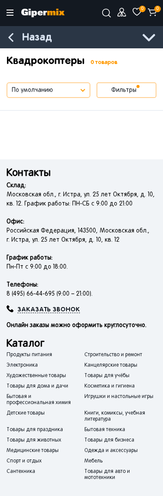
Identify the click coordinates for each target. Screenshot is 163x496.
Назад (37, 38)
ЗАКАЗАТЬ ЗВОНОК (48, 310)
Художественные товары (36, 375)
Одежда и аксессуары (111, 450)
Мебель (93, 461)
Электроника (22, 365)
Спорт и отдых (24, 461)
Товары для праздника (35, 429)
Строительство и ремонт (113, 355)
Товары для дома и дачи (37, 386)
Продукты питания (29, 355)
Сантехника (21, 471)
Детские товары (26, 413)
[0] (137, 12)
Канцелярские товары (110, 365)
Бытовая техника (104, 429)
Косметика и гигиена (109, 386)
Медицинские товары (33, 450)
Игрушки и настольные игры (118, 396)
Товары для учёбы (107, 375)
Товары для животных (34, 440)
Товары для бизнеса (109, 440)
